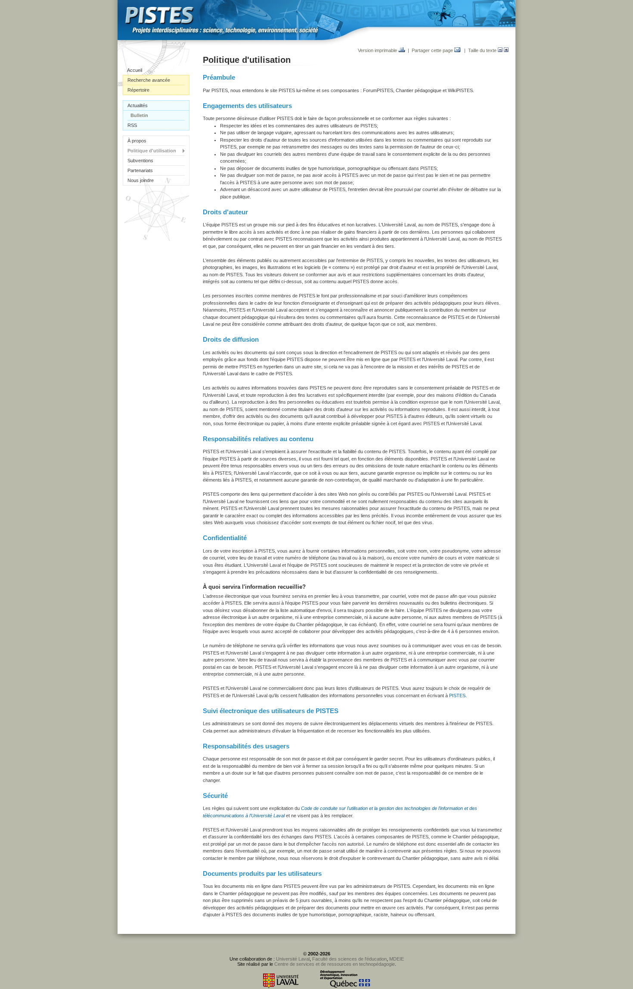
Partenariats (140, 170)
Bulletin (139, 115)
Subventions (140, 160)
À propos (136, 140)
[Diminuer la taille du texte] (500, 50)
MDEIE (396, 958)
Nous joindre (140, 180)
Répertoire (138, 90)
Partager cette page (433, 50)
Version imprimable (378, 50)
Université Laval (293, 958)
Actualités (137, 105)
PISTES (457, 695)
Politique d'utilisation (151, 150)
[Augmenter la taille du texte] (506, 50)
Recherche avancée (148, 80)
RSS (132, 125)
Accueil (134, 70)
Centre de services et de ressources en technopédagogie (334, 964)
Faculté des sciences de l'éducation (349, 958)
